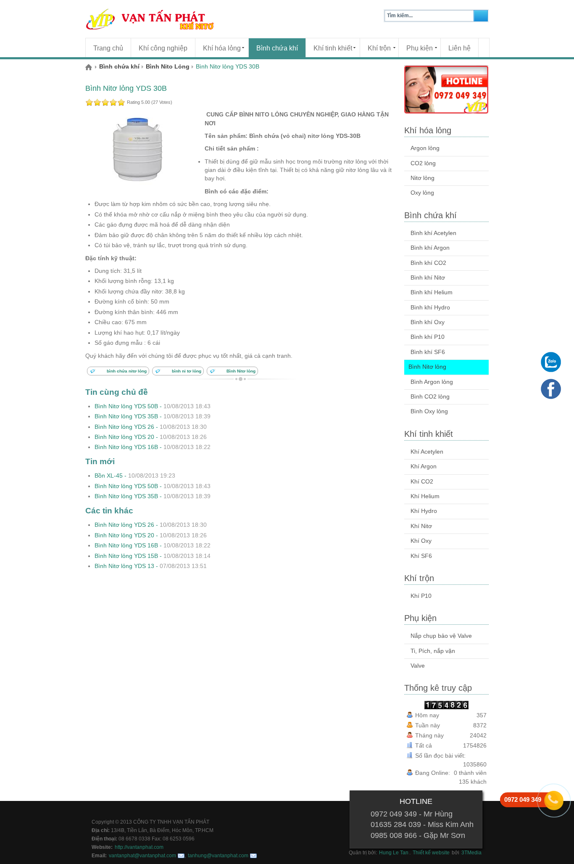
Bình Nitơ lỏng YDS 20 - (151, 437)
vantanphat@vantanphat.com (142, 856)
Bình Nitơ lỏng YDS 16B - (153, 447)
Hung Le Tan (393, 853)
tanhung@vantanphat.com (218, 856)
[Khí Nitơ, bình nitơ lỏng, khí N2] (165, 18)
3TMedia (471, 853)
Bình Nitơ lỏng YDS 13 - (151, 566)
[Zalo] (550, 362)
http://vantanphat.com (139, 847)
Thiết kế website (431, 853)
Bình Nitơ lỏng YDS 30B (126, 88)
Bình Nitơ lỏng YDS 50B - (153, 406)
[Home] (92, 67)
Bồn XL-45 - (135, 476)
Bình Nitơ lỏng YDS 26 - (151, 427)
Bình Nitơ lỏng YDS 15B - (153, 556)
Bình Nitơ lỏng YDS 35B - (153, 416)
